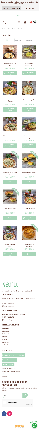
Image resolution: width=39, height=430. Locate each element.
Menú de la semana (9, 360)
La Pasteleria (5, 331)
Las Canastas (5, 345)
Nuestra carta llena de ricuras (13, 355)
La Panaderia (5, 328)
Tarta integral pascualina (29, 64)
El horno (4, 339)
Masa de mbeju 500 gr (10, 64)
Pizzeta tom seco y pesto (10, 245)
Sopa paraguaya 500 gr (29, 173)
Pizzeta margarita (29, 100)
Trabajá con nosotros (8, 374)
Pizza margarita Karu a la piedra (10, 173)
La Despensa (5, 342)
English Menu (8, 364)
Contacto (4, 376)
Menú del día (5, 334)
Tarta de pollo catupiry (29, 245)
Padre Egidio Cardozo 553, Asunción (14, 314)
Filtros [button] (8, 40)
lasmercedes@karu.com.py (11, 320)
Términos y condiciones (8, 368)
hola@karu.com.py (8, 306)
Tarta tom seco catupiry (29, 137)
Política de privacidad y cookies (11, 371)
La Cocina (10, 28)
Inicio (3, 28)
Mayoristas (33, 8)
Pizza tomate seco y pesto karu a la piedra (10, 137)
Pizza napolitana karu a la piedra (10, 101)
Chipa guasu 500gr (10, 208)
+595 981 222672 (9, 303)
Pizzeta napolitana (29, 208)
